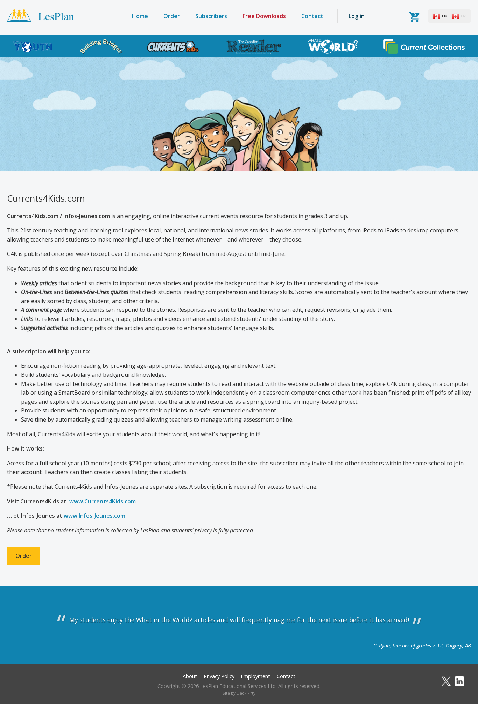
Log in (357, 16)
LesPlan (56, 15)
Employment (255, 676)
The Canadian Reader (253, 46)
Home (140, 16)
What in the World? (333, 46)
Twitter (446, 681)
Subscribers (211, 16)
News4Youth (33, 46)
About (190, 676)
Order (171, 16)
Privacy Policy (219, 676)
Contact (312, 16)
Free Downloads (264, 16)
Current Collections (424, 46)
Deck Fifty (246, 693)
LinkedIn (459, 681)
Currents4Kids (173, 46)
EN (444, 16)
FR (463, 16)
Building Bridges (101, 46)
